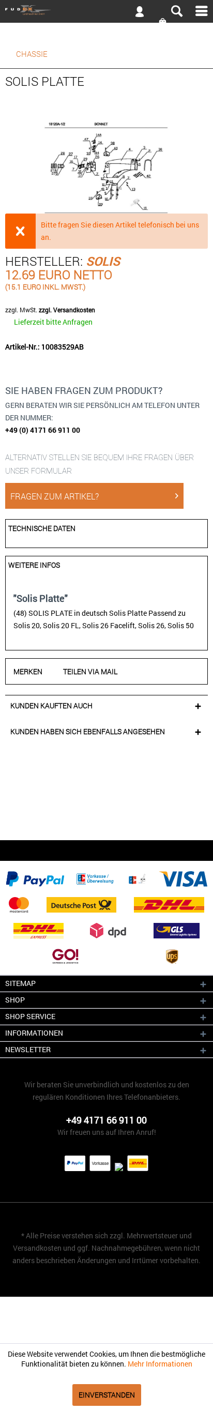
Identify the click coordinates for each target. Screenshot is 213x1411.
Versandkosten (37, 1248)
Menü (201, 11)
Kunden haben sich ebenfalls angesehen (87, 731)
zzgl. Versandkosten (67, 310)
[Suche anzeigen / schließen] (176, 11)
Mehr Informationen (160, 1364)
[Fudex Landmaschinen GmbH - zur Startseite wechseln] (28, 10)
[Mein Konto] (135, 14)
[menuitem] (106, 11)
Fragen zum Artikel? (54, 496)
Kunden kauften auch (51, 705)
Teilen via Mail (90, 671)
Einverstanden (107, 1395)
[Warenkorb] (164, 22)
